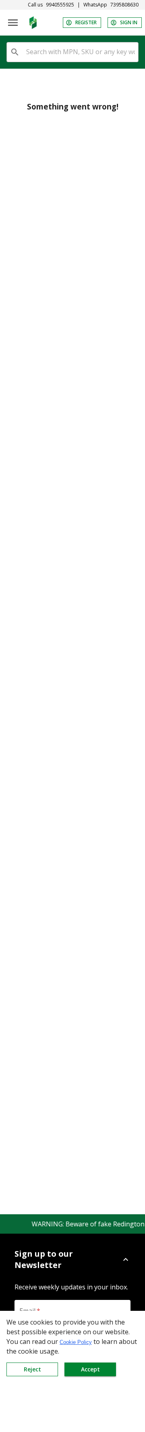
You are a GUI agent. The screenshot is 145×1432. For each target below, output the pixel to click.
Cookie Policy (76, 1342)
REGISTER (86, 22)
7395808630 (124, 5)
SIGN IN (128, 22)
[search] (15, 52)
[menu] (13, 22)
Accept (90, 1369)
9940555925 (60, 5)
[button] (72, 1259)
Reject (32, 1369)
